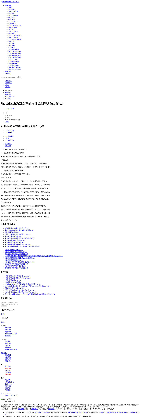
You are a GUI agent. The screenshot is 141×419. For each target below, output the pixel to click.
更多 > (3, 314)
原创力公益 (8, 384)
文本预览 (8, 144)
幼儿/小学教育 (13, 31)
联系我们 (8, 368)
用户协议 (8, 341)
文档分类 (8, 5)
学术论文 (11, 41)
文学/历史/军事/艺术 (15, 35)
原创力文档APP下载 (11, 395)
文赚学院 (4, 353)
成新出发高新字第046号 (108, 412)
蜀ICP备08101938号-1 (42, 412)
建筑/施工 (11, 29)
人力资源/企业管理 (14, 39)
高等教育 (11, 9)
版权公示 (8, 386)
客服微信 (34, 409)
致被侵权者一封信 (11, 334)
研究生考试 (12, 23)
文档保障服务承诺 (11, 349)
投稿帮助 (8, 347)
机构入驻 (8, 380)
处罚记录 (8, 388)
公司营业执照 (82, 412)
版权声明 (8, 328)
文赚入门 (8, 355)
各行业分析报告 (13, 61)
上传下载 (8, 345)
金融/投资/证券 (13, 11)
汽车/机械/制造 (13, 15)
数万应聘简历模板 (14, 57)
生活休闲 (11, 47)
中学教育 (11, 33)
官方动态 (8, 359)
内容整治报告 (9, 382)
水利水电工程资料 (14, 67)
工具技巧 (8, 357)
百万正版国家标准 (14, 69)
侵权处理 (8, 330)
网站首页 (8, 92)
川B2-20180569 (73, 412)
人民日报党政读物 (14, 53)
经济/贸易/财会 (13, 27)
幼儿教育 (8, 98)
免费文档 (8, 71)
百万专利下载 (13, 63)
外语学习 (11, 17)
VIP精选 (7, 73)
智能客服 (21, 409)
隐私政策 (8, 343)
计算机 (10, 7)
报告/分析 (11, 19)
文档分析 (8, 361)
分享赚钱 (8, 390)
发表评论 (4, 306)
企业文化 (8, 370)
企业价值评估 (13, 59)
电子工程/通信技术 (14, 25)
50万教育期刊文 (13, 65)
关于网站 (8, 366)
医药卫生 (11, 13)
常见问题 (8, 146)
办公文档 (11, 45)
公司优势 (8, 372)
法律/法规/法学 (13, 21)
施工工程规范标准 (14, 51)
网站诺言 (8, 336)
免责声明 (8, 332)
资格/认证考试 (13, 37)
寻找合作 (8, 374)
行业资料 (11, 43)
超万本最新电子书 (14, 55)
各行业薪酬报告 (13, 49)
